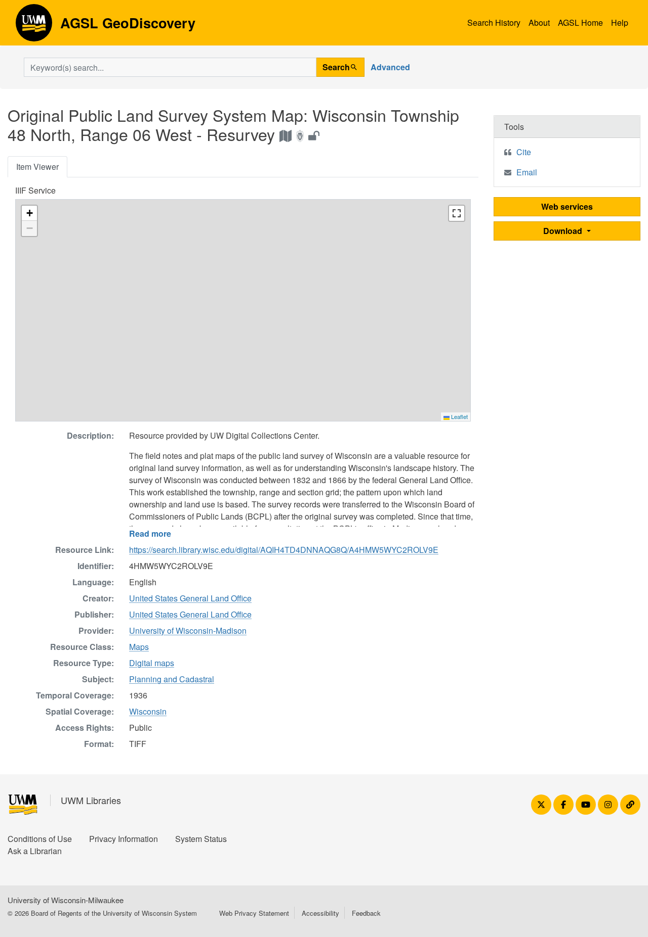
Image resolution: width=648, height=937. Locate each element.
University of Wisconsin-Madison (188, 630)
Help (619, 22)
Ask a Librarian (35, 851)
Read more (150, 533)
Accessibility (320, 913)
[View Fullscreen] (456, 213)
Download (563, 231)
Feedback (366, 913)
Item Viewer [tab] (37, 166)
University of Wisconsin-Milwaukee (66, 900)
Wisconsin (148, 711)
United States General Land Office (190, 598)
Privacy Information (123, 839)
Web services (567, 206)
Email (526, 172)
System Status (201, 839)
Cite (523, 152)
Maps (139, 646)
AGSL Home (580, 22)
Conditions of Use (40, 839)
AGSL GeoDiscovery (34, 26)
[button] (29, 213)
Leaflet (459, 416)
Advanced (390, 67)
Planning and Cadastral (171, 679)
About (539, 22)
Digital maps (151, 663)
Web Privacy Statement (254, 913)
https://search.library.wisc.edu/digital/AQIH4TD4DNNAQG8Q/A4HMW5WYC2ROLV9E (283, 549)
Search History (493, 22)
